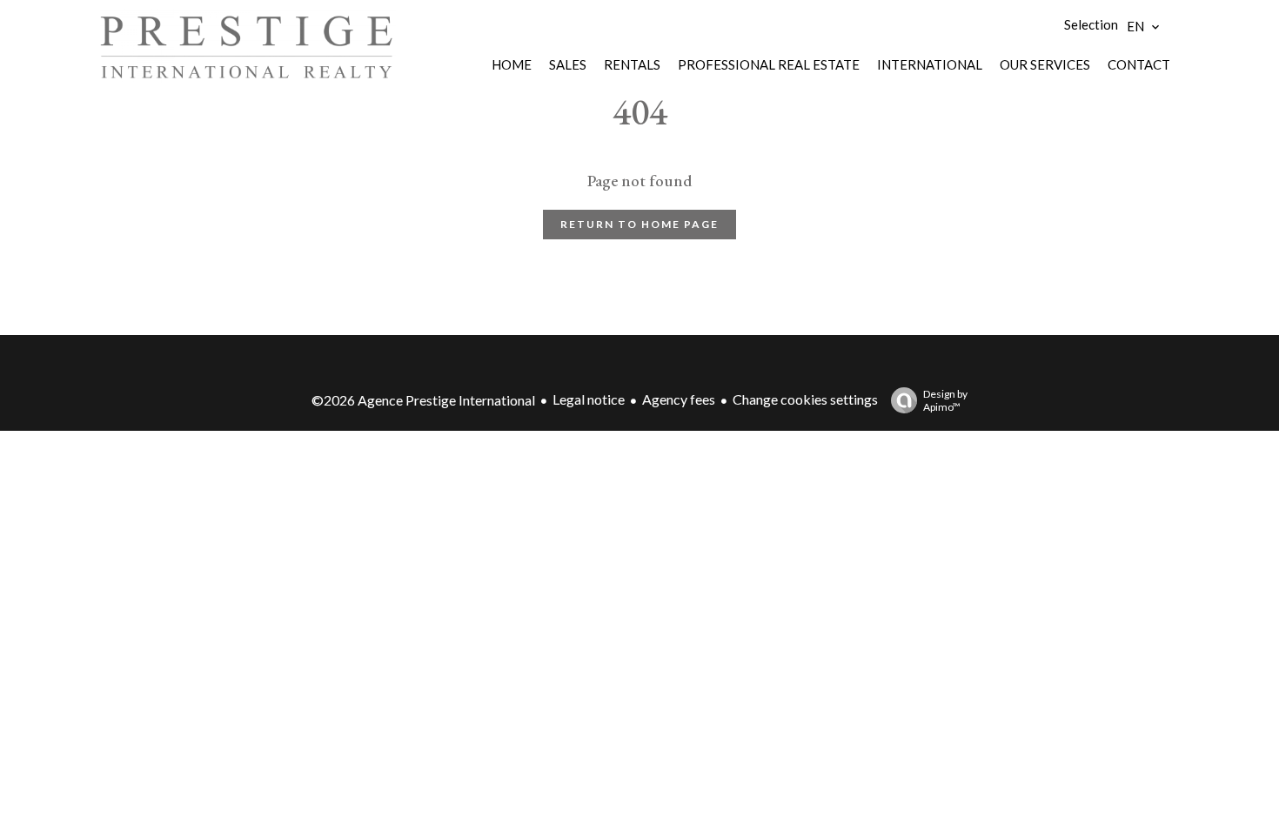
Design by (945, 400)
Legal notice (588, 399)
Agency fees (678, 399)
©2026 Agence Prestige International (423, 400)
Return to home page (639, 224)
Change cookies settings (805, 399)
